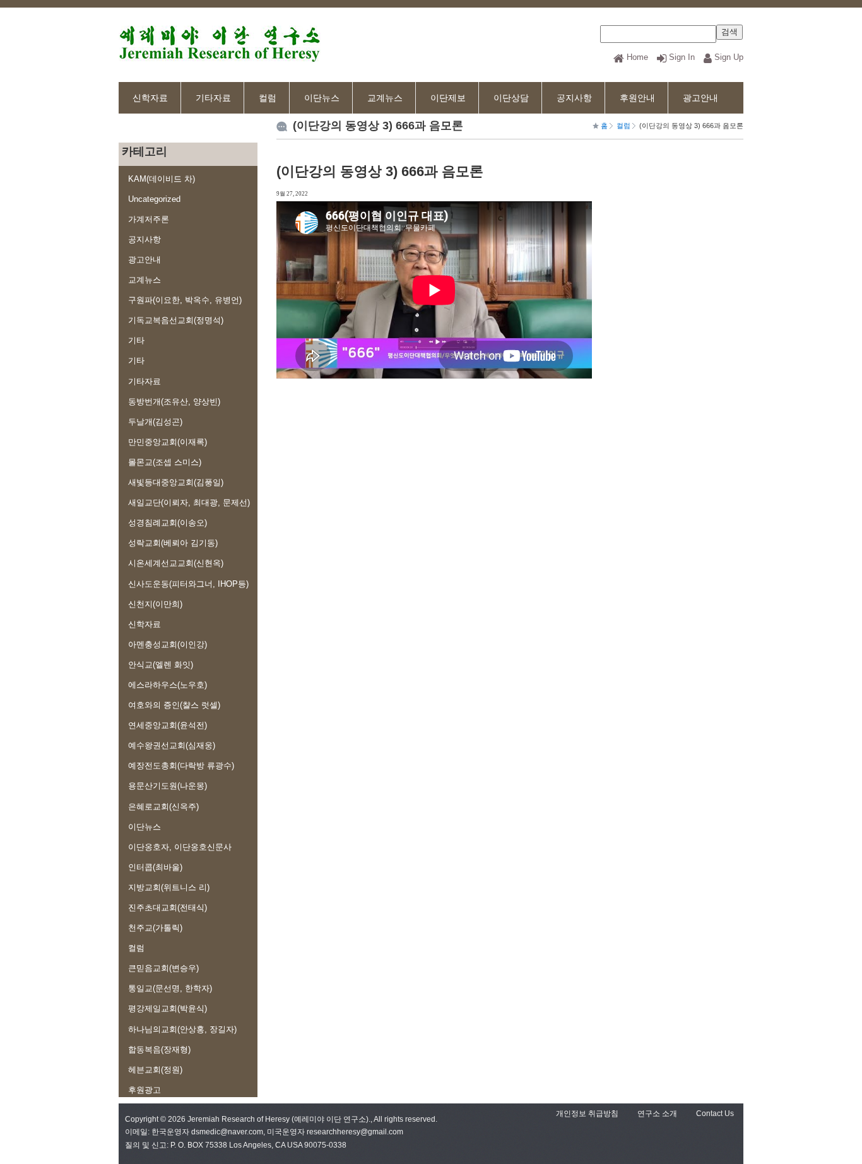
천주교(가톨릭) (155, 927)
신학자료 (150, 98)
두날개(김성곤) (155, 421)
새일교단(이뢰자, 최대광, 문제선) (189, 502)
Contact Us (715, 1113)
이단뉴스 (321, 98)
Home (637, 57)
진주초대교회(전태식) (167, 907)
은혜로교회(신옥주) (163, 806)
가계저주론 (148, 219)
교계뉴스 (385, 98)
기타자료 (213, 98)
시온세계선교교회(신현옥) (175, 563)
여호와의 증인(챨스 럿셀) (174, 705)
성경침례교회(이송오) (167, 522)
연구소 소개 (657, 1113)
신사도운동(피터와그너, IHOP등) (188, 584)
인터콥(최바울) (155, 867)
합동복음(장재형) (159, 1049)
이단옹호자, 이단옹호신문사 (180, 847)
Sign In (682, 57)
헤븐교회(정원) (155, 1069)
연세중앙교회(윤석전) (167, 725)
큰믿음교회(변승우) (163, 968)
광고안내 (700, 98)
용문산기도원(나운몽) (167, 786)
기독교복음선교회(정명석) (175, 320)
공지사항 (574, 98)
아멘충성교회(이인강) (167, 644)
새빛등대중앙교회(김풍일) (175, 482)
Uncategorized (154, 199)
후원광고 (144, 1090)
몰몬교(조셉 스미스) (164, 462)
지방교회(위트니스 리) (169, 887)
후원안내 (637, 98)
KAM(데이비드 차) (161, 179)
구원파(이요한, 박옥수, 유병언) (185, 300)
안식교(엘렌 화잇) (160, 664)
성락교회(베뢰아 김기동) (173, 543)
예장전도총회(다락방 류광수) (181, 765)
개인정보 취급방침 (587, 1113)
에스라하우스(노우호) (167, 685)
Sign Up (728, 57)
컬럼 (267, 98)
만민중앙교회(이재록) (167, 442)
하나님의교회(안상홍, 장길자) (182, 1029)
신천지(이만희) (155, 604)
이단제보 (448, 98)
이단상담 (511, 98)
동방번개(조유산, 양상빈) (174, 401)
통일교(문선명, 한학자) (170, 988)
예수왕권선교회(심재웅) (171, 745)
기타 (136, 340)
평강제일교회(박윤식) (167, 1008)
